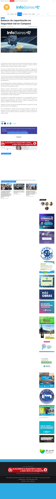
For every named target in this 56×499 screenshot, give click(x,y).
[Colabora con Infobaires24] (19, 130)
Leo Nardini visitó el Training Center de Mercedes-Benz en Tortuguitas (18, 191)
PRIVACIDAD (23, 481)
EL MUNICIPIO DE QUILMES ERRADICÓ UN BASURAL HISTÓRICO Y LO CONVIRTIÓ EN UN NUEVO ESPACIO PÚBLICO (31, 193)
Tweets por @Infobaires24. (44, 417)
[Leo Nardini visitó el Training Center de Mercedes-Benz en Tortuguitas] (18, 187)
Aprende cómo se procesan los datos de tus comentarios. (26, 180)
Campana (19, 137)
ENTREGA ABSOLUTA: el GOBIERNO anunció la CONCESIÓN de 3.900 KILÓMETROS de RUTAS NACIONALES (33, 0)
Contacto (27, 481)
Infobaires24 (32, 481)
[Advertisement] (28, 491)
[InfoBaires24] (28, 7)
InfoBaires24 (4, 26)
